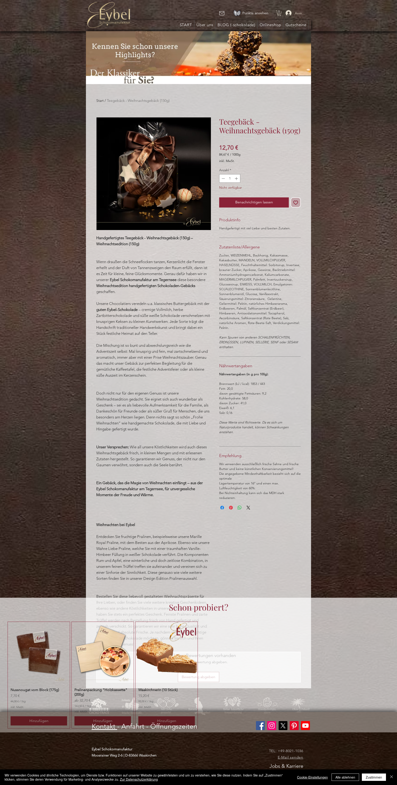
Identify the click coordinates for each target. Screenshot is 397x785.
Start (100, 100)
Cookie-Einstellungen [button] (312, 777)
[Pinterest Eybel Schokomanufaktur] (294, 725)
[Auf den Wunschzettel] (296, 202)
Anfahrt (132, 726)
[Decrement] (223, 178)
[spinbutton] (230, 178)
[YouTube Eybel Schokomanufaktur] (305, 725)
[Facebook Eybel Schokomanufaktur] (260, 725)
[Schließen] (391, 777)
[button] (279, 13)
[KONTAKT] (221, 13)
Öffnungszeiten (173, 726)
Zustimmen (374, 777)
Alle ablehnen (345, 777)
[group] (198, 675)
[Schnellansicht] (39, 653)
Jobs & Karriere (286, 766)
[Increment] (237, 178)
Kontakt (104, 726)
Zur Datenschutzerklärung (139, 779)
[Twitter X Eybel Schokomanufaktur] (282, 725)
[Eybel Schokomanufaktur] (271, 725)
